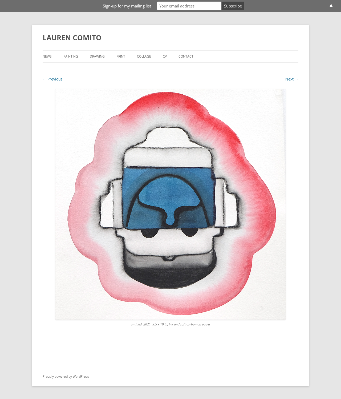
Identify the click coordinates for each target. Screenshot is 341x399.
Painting (70, 56)
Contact (185, 56)
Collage (144, 56)
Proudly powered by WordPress (66, 376)
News (47, 56)
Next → (291, 79)
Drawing (97, 56)
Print (120, 56)
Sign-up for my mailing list (127, 6)
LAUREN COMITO (72, 37)
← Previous (53, 79)
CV (165, 56)
